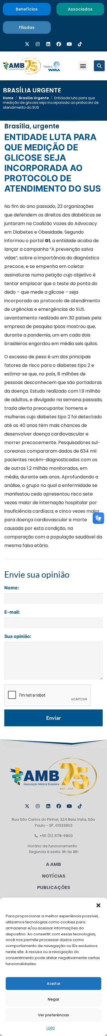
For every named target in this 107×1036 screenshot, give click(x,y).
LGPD (51, 1028)
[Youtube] (69, 44)
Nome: (11, 587)
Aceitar (53, 983)
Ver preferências (53, 1015)
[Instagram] (37, 44)
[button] (98, 905)
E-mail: (12, 612)
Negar (53, 999)
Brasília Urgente (32, 90)
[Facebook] (58, 44)
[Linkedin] (48, 44)
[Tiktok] (79, 44)
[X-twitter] (27, 44)
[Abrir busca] (99, 65)
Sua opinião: (17, 636)
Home (8, 98)
